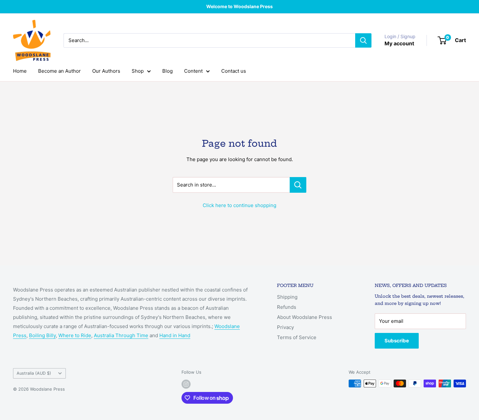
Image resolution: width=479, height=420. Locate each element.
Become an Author (59, 71)
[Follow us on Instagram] (186, 384)
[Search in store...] (298, 185)
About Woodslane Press (304, 317)
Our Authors (106, 71)
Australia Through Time (121, 335)
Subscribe (397, 341)
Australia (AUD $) (34, 373)
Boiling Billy (42, 335)
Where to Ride (74, 335)
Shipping (287, 297)
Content (193, 71)
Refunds (286, 307)
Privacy (285, 327)
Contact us (233, 71)
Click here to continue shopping (239, 205)
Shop (138, 71)
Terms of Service (296, 337)
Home (20, 71)
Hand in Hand (174, 335)
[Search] (363, 40)
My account (399, 43)
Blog (167, 71)
